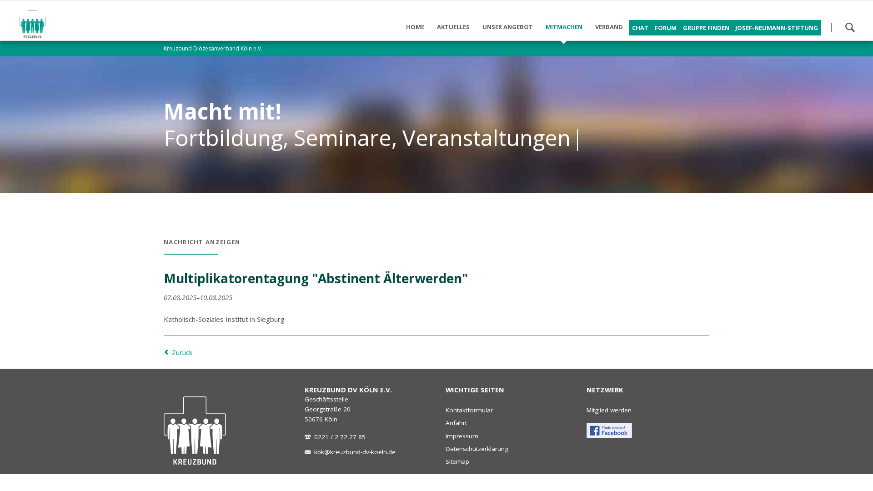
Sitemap (457, 461)
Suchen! (849, 27)
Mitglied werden (609, 410)
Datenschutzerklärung (477, 449)
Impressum (462, 436)
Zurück (182, 352)
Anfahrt (456, 423)
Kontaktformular (469, 410)
